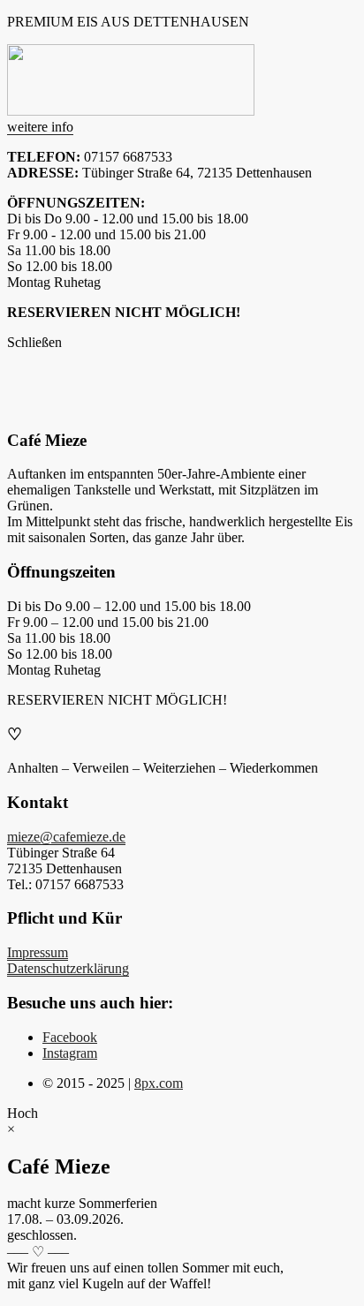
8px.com (158, 1083)
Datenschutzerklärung (68, 968)
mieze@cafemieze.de (66, 836)
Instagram (69, 1053)
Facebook (69, 1037)
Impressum (37, 952)
